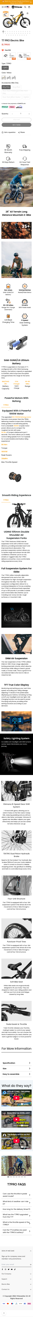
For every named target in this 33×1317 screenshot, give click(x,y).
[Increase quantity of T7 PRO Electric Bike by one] (29, 114)
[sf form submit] (28, 1264)
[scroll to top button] (29, 1307)
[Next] (28, 1166)
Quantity (5, 114)
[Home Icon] (3, 7)
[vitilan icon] (2, 1269)
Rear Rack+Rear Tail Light (27, 56)
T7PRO (6, 405)
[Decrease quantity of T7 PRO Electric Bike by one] (12, 114)
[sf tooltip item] (27, 25)
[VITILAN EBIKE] (17, 7)
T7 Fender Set (12, 56)
